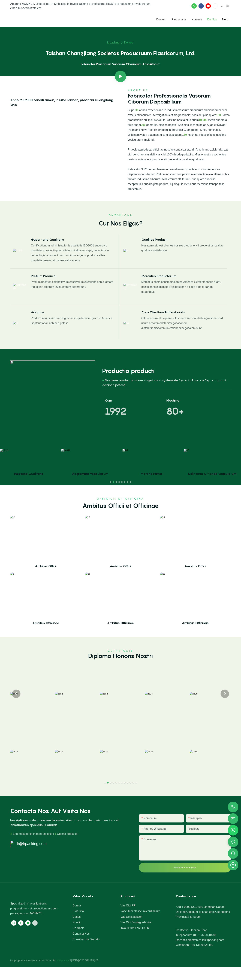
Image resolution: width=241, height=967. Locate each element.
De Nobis (78, 928)
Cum (108, 400)
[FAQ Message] (233, 864)
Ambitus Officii (45, 566)
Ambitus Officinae (45, 623)
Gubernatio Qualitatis (47, 239)
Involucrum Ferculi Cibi (134, 928)
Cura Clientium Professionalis (163, 312)
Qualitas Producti (154, 239)
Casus (77, 916)
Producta (78, 911)
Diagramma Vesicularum (90, 473)
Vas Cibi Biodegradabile (135, 922)
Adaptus (37, 312)
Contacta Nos (81, 933)
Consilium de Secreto (86, 939)
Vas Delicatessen (131, 916)
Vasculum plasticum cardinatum (140, 911)
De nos (128, 42)
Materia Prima (151, 473)
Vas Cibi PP (128, 905)
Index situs (63, 960)
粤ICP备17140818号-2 (84, 960)
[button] (110, 482)
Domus (77, 905)
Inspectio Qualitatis (28, 473)
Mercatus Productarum (158, 276)
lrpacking (113, 42)
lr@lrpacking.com (32, 843)
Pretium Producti (43, 276)
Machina (172, 400)
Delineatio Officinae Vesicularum (212, 473)
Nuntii (76, 922)
